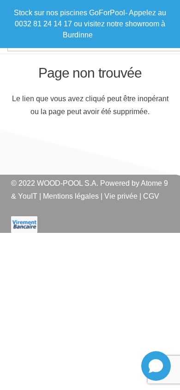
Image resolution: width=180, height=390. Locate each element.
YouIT (27, 196)
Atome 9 (154, 183)
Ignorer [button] (106, 35)
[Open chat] (156, 366)
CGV (151, 196)
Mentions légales (71, 196)
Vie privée (121, 196)
